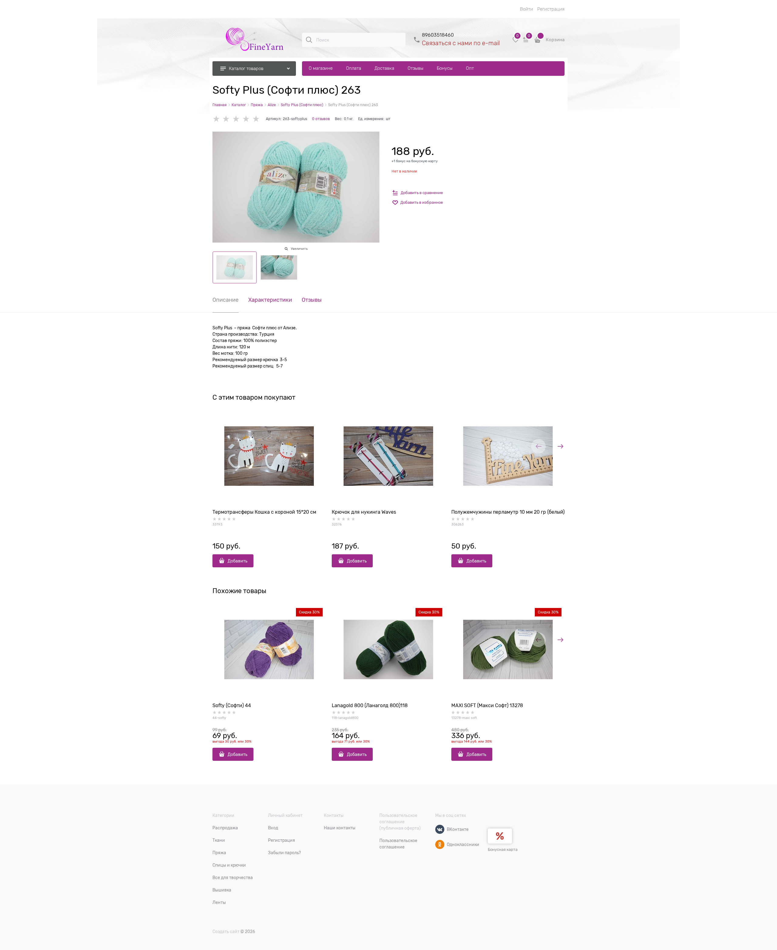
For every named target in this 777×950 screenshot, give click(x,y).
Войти (526, 9)
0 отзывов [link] (321, 119)
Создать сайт (225, 931)
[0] (516, 42)
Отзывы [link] (312, 300)
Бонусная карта (502, 849)
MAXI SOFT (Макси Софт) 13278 (487, 705)
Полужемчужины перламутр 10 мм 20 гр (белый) (508, 512)
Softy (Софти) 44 (231, 705)
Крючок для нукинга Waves (364, 512)
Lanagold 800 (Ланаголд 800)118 (370, 705)
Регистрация (551, 9)
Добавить (237, 561)
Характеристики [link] (270, 300)
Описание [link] (225, 300)
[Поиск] (309, 39)
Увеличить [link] (299, 248)
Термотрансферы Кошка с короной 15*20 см (264, 512)
